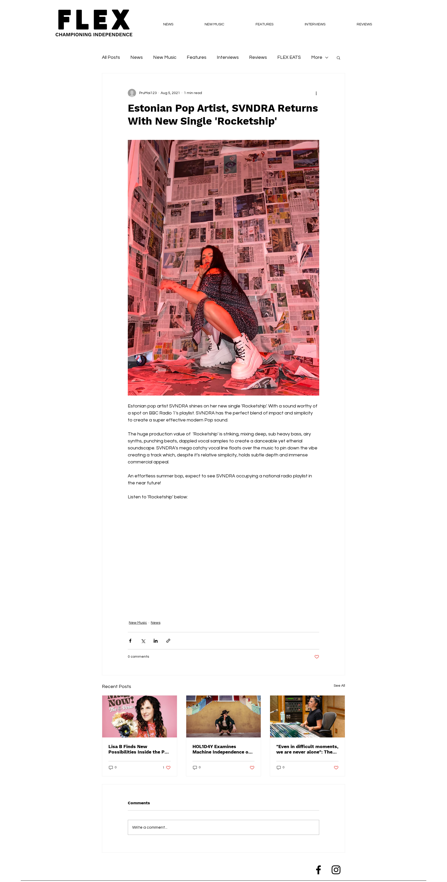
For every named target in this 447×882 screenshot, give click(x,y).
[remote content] (223, 550)
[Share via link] (168, 640)
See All (339, 685)
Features (196, 57)
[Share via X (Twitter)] (142, 640)
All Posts (111, 57)
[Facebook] (318, 870)
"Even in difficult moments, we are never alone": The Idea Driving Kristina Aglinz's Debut (307, 749)
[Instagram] (336, 870)
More (316, 57)
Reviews (258, 57)
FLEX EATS (289, 57)
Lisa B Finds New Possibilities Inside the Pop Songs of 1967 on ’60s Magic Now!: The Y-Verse (139, 749)
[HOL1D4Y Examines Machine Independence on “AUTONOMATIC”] (223, 716)
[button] (338, 57)
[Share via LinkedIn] (155, 640)
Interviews (228, 57)
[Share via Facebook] (130, 640)
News (136, 57)
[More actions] (316, 93)
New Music (164, 57)
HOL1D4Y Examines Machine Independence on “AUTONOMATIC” (221, 749)
